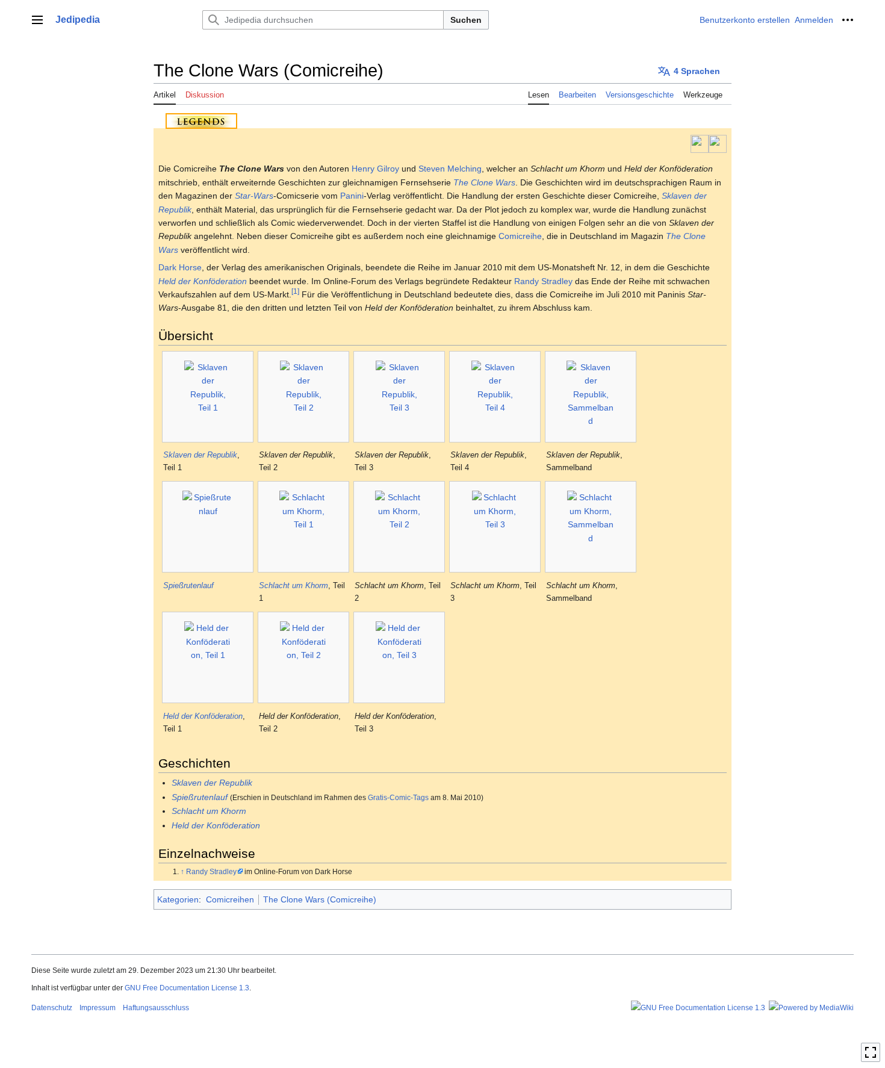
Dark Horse (180, 267)
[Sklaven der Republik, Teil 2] (304, 397)
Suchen (466, 20)
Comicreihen (230, 899)
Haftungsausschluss (156, 1008)
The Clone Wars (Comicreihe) (319, 899)
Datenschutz (51, 1008)
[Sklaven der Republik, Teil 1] (208, 397)
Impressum (97, 1008)
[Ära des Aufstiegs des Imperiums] (700, 143)
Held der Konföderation (202, 281)
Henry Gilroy (375, 168)
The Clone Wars (484, 182)
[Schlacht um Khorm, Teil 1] (303, 527)
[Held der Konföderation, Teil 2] (304, 657)
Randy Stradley (543, 281)
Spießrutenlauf (188, 585)
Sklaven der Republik (200, 454)
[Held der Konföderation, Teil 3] (399, 657)
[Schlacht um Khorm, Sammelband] (591, 527)
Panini (352, 195)
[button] (37, 19)
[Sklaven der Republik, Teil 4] (495, 397)
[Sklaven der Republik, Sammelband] (591, 397)
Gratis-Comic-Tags (398, 797)
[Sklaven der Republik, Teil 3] (399, 397)
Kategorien (178, 899)
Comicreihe (520, 236)
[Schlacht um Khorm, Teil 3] (495, 527)
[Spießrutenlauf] (207, 527)
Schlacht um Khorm (293, 585)
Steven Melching (450, 168)
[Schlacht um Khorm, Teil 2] (399, 527)
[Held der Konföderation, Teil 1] (208, 657)
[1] (295, 291)
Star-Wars (254, 195)
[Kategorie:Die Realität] (718, 143)
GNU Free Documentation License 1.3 (187, 988)
